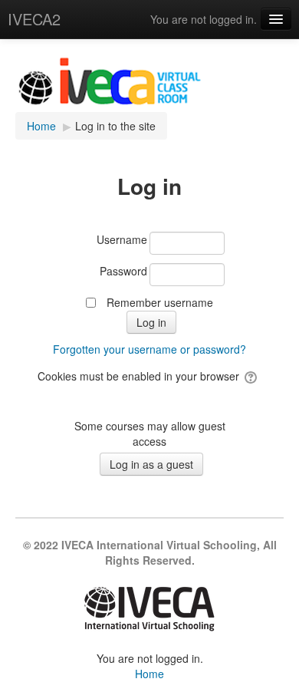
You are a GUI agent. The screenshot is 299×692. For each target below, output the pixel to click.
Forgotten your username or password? (149, 349)
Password (123, 270)
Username (122, 239)
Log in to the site (115, 125)
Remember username (160, 302)
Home (149, 673)
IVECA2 (34, 19)
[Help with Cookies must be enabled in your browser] (251, 376)
